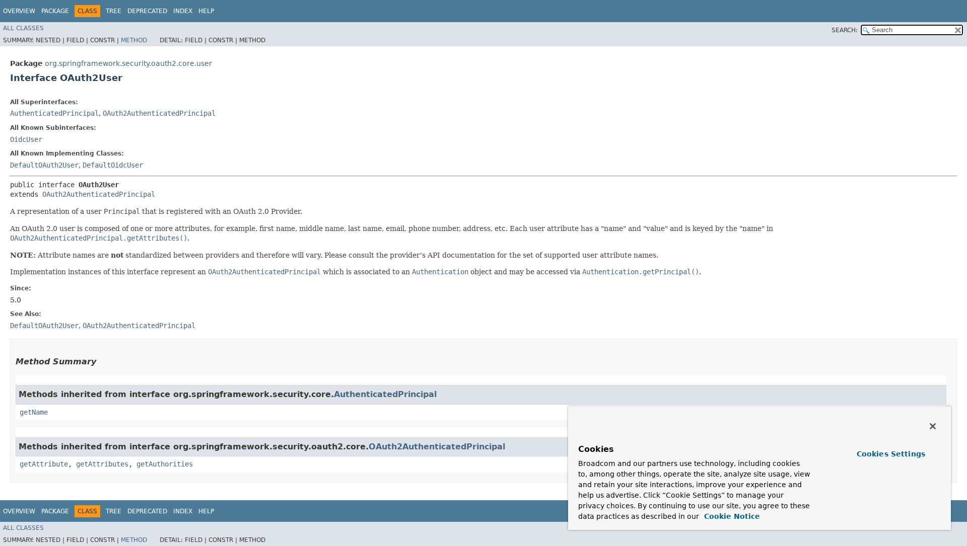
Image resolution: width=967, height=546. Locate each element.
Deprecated (147, 11)
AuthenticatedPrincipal (54, 113)
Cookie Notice (731, 516)
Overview (19, 11)
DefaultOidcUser (113, 165)
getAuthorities (164, 464)
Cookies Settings (891, 454)
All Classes (23, 28)
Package (55, 11)
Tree (113, 11)
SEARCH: (845, 30)
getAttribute (44, 464)
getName (34, 412)
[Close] (933, 426)
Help (206, 11)
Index (182, 11)
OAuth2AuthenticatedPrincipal (159, 113)
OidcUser (26, 139)
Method (134, 40)
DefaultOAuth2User (44, 165)
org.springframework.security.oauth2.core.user (128, 63)
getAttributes (102, 464)
